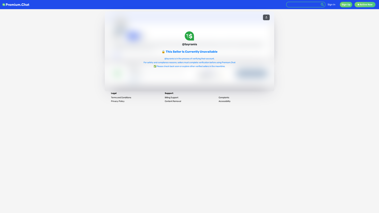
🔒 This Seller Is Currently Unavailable (189, 51)
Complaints (224, 97)
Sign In (331, 4)
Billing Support (171, 97)
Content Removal (173, 101)
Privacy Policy (118, 101)
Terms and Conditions (121, 97)
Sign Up (346, 4)
